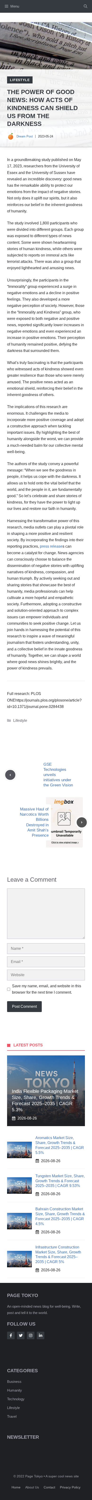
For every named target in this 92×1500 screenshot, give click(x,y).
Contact (49, 1487)
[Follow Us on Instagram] (30, 1335)
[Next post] (81, 822)
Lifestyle (20, 80)
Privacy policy (70, 1487)
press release (51, 546)
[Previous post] (10, 775)
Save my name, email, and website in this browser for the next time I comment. (46, 989)
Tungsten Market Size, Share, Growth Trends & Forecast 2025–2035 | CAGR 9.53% (60, 1181)
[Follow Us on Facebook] (11, 1335)
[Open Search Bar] (85, 6)
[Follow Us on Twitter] (21, 1335)
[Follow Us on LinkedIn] (40, 1335)
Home (16, 1487)
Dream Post (25, 136)
